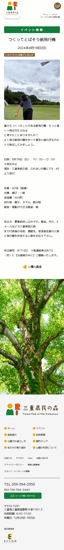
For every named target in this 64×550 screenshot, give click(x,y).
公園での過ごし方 (17, 441)
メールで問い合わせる (25, 495)
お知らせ (8, 458)
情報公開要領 (34, 464)
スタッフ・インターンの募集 (17, 471)
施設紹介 (12, 434)
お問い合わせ (42, 458)
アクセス (20, 458)
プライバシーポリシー (14, 464)
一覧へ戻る (35, 266)
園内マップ (42, 441)
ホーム (45, 14)
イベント (54, 14)
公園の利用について (46, 447)
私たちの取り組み (17, 447)
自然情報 (40, 434)
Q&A (30, 458)
